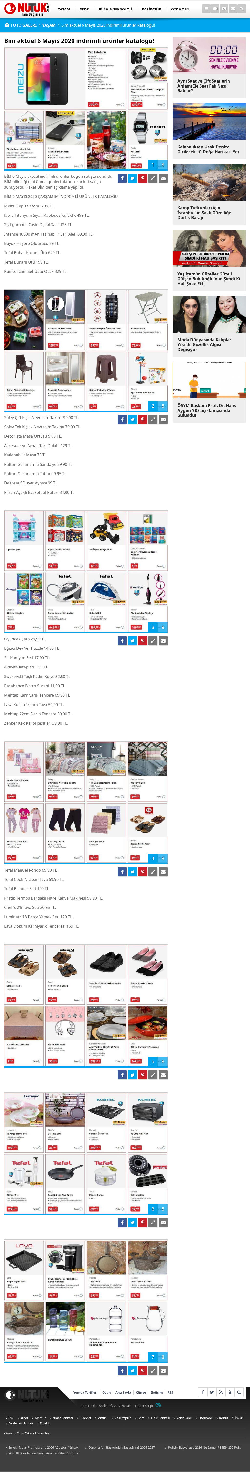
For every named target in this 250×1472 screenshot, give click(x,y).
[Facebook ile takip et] (202, 1392)
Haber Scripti (144, 1405)
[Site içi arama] (241, 8)
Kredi (24, 1418)
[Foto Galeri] (224, 8)
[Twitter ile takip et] (211, 1392)
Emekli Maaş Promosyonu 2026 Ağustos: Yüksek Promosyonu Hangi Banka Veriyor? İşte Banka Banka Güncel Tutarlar (42, 1447)
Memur (40, 1418)
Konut (223, 1418)
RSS (170, 1392)
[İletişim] (233, 8)
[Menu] (206, 8)
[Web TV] (215, 8)
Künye (141, 1392)
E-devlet (85, 1418)
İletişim (157, 1392)
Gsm (141, 1418)
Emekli (44, 1423)
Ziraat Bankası (62, 1418)
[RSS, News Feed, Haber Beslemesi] (220, 1392)
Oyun (106, 1392)
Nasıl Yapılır (122, 1418)
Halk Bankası (160, 1418)
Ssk (11, 1418)
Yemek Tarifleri (85, 1392)
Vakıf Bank (184, 1418)
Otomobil (205, 1418)
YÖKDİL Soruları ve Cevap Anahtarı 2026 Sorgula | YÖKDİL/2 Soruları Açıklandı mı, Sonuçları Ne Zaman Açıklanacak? (42, 1453)
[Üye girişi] (229, 1392)
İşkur (238, 1418)
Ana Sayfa (123, 1392)
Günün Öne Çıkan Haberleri (27, 1433)
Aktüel (102, 1418)
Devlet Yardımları (21, 1423)
